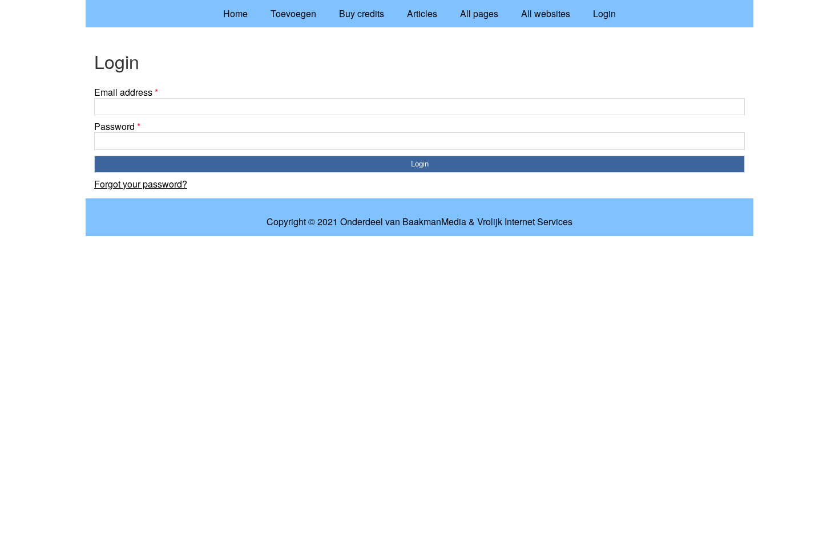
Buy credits (361, 13)
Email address (126, 92)
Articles (422, 13)
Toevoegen (293, 13)
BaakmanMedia (434, 221)
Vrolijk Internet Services (524, 221)
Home (235, 13)
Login (604, 13)
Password (117, 126)
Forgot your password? (140, 183)
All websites (545, 13)
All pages (479, 13)
